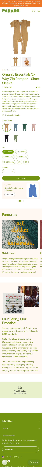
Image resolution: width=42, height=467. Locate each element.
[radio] (6, 127)
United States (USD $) (12, 457)
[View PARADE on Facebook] (8, 461)
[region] (21, 3)
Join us (5, 428)
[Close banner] (40, 3)
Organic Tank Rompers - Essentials (14, 189)
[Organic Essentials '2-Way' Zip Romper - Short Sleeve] (15, 62)
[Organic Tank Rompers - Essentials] (32, 190)
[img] (38, 87)
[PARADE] (10, 11)
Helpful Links (7, 421)
